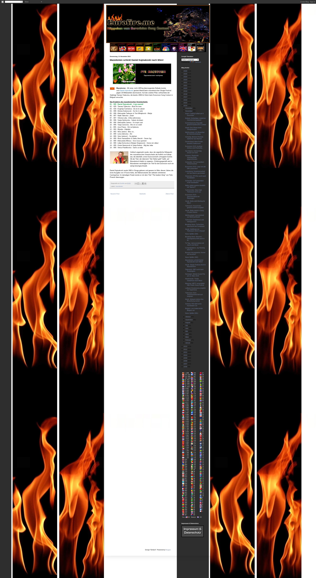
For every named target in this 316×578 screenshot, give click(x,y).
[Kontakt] (148, 51)
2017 (186, 97)
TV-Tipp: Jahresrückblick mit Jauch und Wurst (194, 244)
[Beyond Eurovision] (114, 51)
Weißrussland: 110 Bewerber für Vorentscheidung (195, 133)
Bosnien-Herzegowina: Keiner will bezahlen (195, 253)
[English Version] (183, 51)
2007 (186, 364)
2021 (186, 85)
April (187, 334)
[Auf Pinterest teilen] (145, 183)
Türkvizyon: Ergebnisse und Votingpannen (194, 220)
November (189, 111)
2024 (186, 77)
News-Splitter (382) (191, 257)
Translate (198, 62)
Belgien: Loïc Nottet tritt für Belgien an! (194, 309)
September (189, 320)
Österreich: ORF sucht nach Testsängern (194, 270)
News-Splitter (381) (191, 313)
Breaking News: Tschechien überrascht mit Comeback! (195, 225)
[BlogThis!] (138, 183)
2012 (186, 349)
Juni (187, 328)
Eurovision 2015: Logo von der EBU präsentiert (195, 167)
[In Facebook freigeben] (143, 183)
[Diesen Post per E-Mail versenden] (136, 183)
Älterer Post (169, 194)
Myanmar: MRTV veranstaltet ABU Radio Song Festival (195, 284)
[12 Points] (200, 51)
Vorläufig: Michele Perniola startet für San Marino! (194, 137)
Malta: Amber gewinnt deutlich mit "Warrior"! (195, 186)
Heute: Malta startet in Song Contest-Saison (194, 211)
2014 (186, 106)
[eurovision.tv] (140, 51)
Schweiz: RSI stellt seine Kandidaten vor (193, 304)
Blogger (168, 550)
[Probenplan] (174, 51)
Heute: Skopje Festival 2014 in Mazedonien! (195, 265)
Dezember (189, 108)
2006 (186, 367)
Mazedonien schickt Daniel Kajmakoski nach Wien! (194, 261)
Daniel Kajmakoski (126, 90)
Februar (188, 340)
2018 (186, 94)
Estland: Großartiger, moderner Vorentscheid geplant (195, 119)
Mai (186, 331)
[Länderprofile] (122, 51)
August (187, 322)
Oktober (188, 317)
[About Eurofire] (157, 51)
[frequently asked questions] (192, 536)
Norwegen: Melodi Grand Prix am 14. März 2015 (195, 275)
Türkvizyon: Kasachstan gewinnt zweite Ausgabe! (194, 206)
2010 (186, 355)
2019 (186, 91)
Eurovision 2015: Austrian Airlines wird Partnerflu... (194, 147)
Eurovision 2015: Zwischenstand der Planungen (192, 196)
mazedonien (119, 186)
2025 (186, 74)
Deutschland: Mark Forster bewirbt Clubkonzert (194, 142)
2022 (186, 82)
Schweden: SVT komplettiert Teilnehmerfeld (194, 163)
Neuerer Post (114, 194)
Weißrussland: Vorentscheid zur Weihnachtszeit (194, 216)
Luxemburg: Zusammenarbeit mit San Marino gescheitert (195, 172)
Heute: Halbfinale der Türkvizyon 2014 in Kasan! (195, 230)
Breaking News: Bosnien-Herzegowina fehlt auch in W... (195, 238)
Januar (187, 343)
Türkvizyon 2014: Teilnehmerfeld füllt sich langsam (194, 294)
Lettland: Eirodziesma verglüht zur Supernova (195, 289)
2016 (186, 100)
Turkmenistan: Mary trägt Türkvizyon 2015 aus (193, 191)
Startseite (142, 194)
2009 (186, 358)
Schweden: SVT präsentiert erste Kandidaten (194, 181)
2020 (186, 88)
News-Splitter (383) (191, 234)
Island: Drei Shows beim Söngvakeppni (193, 128)
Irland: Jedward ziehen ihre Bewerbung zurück (194, 300)
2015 (186, 103)
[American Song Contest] (166, 51)
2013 (186, 346)
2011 (186, 352)
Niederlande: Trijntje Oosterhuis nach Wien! (193, 279)
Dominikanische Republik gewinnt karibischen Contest (195, 124)
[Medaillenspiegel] (192, 51)
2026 (186, 71)
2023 (186, 80)
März (187, 337)
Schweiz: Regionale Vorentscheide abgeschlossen (192, 157)
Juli (186, 325)
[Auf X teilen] (140, 183)
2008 (186, 361)
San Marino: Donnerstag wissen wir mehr (193, 152)
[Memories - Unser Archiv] (131, 51)
